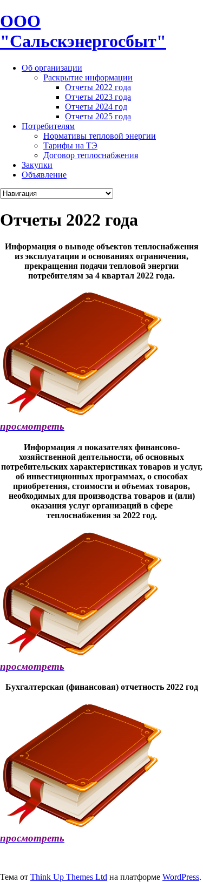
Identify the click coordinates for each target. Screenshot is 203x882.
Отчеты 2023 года (98, 96)
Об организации (52, 67)
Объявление (44, 174)
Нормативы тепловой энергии (99, 135)
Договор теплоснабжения (90, 155)
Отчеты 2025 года (98, 116)
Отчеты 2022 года (98, 87)
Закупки (37, 164)
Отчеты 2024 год (96, 106)
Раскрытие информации (88, 77)
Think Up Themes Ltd (68, 876)
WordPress (180, 876)
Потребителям (48, 126)
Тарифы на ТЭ (70, 145)
